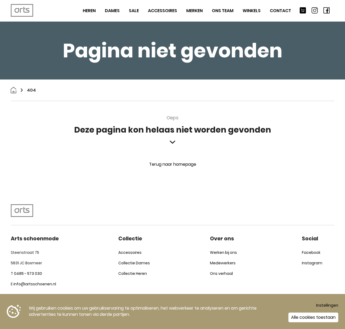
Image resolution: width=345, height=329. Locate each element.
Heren (89, 11)
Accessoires (162, 11)
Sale (134, 11)
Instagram (312, 263)
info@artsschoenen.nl (34, 284)
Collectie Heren (132, 273)
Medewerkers (223, 263)
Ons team (222, 11)
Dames (112, 11)
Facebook (311, 252)
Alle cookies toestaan (313, 317)
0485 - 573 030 (28, 273)
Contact (280, 11)
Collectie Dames (134, 263)
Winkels (252, 11)
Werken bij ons (223, 252)
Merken (194, 11)
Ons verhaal (221, 273)
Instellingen (327, 305)
